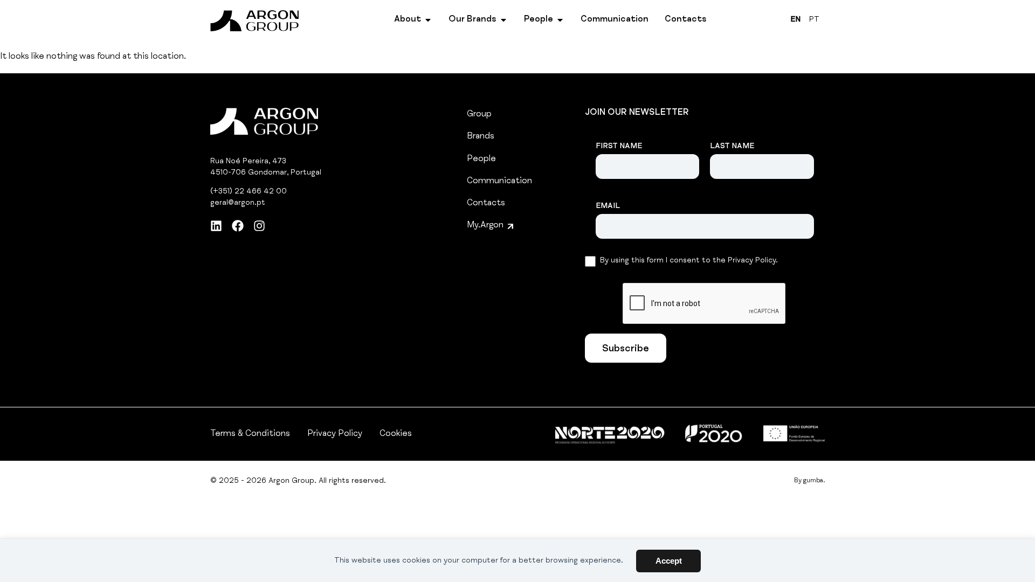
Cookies (396, 434)
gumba (813, 480)
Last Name (732, 146)
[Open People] (560, 19)
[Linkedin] (216, 226)
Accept (669, 560)
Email (608, 206)
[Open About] (428, 19)
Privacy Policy (334, 434)
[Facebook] (238, 226)
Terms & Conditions (250, 434)
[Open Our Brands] (503, 19)
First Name (619, 146)
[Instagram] (259, 226)
